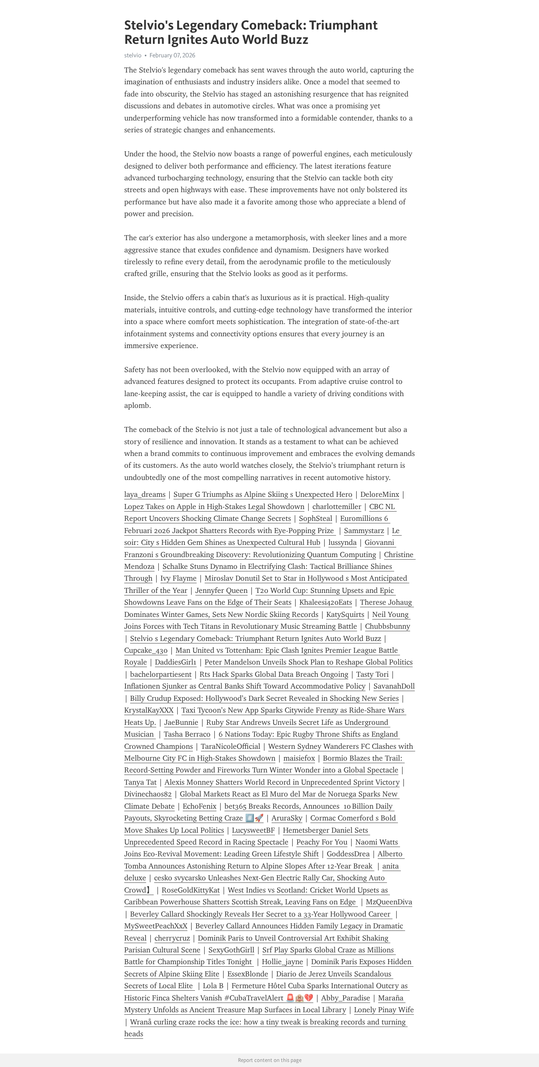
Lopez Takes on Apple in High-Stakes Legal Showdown (214, 506)
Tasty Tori (372, 674)
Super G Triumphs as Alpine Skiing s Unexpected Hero (262, 494)
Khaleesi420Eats (325, 602)
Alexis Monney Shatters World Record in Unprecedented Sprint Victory (282, 782)
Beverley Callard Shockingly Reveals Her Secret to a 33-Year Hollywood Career (261, 914)
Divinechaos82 (148, 794)
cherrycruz (172, 938)
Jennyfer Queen (221, 590)
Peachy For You (321, 842)
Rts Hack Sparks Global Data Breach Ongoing (274, 674)
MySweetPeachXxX (155, 925)
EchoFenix (199, 806)
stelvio (132, 55)
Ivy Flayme (178, 578)
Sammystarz (364, 530)
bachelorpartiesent (161, 674)
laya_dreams (144, 494)
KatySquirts (345, 614)
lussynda (342, 542)
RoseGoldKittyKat (191, 890)
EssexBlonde (247, 974)
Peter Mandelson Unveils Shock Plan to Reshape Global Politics (309, 662)
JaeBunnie (181, 722)
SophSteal (315, 518)
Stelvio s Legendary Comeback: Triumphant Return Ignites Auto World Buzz (255, 638)
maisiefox (299, 758)
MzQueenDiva (389, 901)
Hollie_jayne (282, 961)
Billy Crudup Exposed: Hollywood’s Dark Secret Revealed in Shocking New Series (264, 698)
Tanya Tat (140, 782)
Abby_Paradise (345, 998)
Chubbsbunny (387, 626)
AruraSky (287, 818)
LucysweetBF (253, 830)
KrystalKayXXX (148, 710)
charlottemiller (336, 506)
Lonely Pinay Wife (384, 1009)
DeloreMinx (379, 494)
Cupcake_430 (146, 650)
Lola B (213, 985)
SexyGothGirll (231, 949)
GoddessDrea (348, 853)
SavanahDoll (394, 686)
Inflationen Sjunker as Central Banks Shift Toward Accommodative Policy (245, 686)
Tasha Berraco (187, 734)
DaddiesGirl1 (176, 662)
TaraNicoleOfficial (230, 746)
